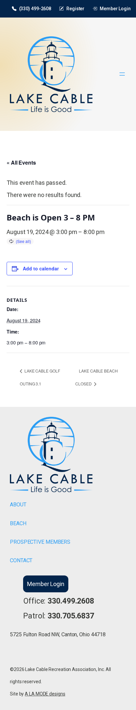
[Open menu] (122, 74)
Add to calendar (41, 268)
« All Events (21, 162)
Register (75, 8)
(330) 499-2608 (35, 8)
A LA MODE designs (45, 693)
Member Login (115, 8)
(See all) (23, 241)
